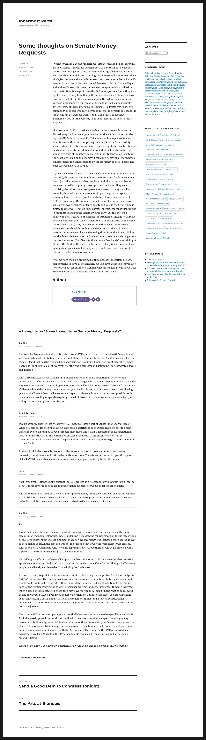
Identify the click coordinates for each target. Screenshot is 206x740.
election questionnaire (156, 174)
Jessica (183, 82)
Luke (173, 94)
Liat (157, 82)
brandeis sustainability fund (159, 159)
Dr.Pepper (161, 85)
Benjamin (149, 102)
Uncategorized (26, 71)
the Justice (151, 218)
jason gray (150, 189)
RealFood (168, 79)
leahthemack (172, 85)
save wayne (169, 208)
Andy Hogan (152, 140)
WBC (163, 233)
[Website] (93, 299)
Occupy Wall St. (175, 199)
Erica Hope (163, 88)
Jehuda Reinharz (166, 189)
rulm (155, 88)
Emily (147, 82)
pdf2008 (150, 204)
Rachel (167, 94)
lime (161, 111)
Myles (170, 102)
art (161, 140)
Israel (175, 184)
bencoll (148, 105)
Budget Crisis (152, 164)
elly (152, 73)
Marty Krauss (152, 194)
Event (163, 179)
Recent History (163, 204)
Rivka (153, 85)
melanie (148, 111)
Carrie (176, 82)
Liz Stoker (159, 97)
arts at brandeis (173, 140)
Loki (147, 76)
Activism (175, 135)
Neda (167, 97)
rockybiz (173, 99)
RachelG (178, 102)
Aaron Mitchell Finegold (157, 135)
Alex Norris (78, 292)
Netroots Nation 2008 (156, 199)
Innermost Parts (35, 21)
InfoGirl (177, 79)
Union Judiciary (173, 228)
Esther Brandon (176, 73)
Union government (155, 228)
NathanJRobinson (162, 76)
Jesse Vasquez (161, 102)
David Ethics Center (167, 105)
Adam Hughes (161, 73)
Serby (147, 85)
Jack (166, 111)
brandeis (169, 145)
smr (27, 75)
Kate (179, 99)
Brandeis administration (157, 150)
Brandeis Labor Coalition (174, 108)
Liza (153, 82)
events (171, 179)
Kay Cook (159, 94)
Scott (170, 82)
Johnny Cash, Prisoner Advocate (161, 280)
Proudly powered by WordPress (50, 728)
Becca (171, 91)
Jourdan (148, 88)
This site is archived (156, 259)
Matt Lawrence (156, 99)
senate (22, 75)
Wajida (172, 88)
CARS (163, 164)
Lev (151, 76)
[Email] (98, 299)
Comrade (174, 97)
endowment (151, 179)
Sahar (22, 471)
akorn (155, 111)
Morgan (163, 82)
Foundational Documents (158, 184)
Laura (155, 105)
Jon (156, 79)
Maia (166, 99)
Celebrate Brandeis (154, 169)
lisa (170, 111)
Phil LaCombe (177, 76)
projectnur (157, 108)
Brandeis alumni (153, 155)
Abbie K (176, 111)
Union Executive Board (173, 223)
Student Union (171, 213)
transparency (165, 218)
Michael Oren (166, 194)
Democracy (171, 169)
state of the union (154, 213)
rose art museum (154, 208)
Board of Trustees (154, 145)
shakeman (149, 79)
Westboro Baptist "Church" (158, 238)
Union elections (153, 223)
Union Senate (152, 233)
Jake (161, 79)
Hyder (182, 85)
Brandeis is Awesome (173, 155)
